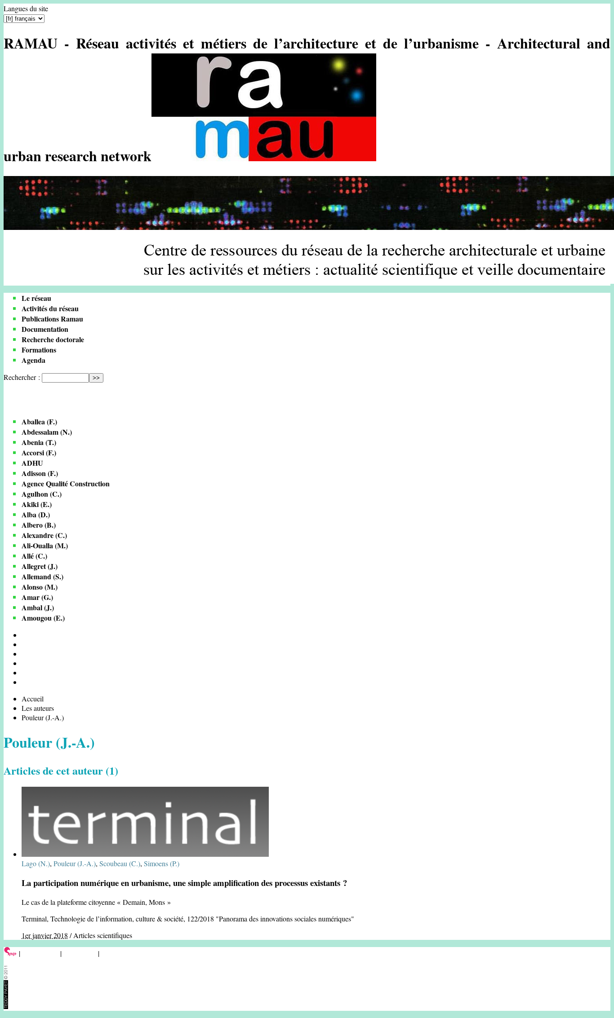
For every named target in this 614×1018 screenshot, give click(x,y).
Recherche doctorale (53, 339)
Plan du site (79, 953)
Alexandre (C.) (44, 535)
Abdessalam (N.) (47, 432)
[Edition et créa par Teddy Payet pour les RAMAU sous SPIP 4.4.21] (6, 1006)
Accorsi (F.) (39, 452)
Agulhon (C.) (42, 494)
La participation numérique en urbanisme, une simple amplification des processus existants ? (184, 883)
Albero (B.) (39, 525)
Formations (39, 349)
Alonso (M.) (40, 587)
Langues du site (26, 8)
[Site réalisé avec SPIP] (10, 953)
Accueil (33, 698)
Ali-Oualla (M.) (45, 545)
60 (25, 663)
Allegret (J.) (40, 566)
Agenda (33, 360)
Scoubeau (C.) (119, 863)
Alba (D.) (36, 514)
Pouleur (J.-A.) (74, 863)
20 (25, 644)
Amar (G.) (37, 597)
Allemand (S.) (42, 576)
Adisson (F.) (40, 473)
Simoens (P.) (161, 863)
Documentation (45, 329)
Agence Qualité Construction (66, 483)
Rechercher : (22, 377)
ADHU (32, 463)
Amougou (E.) (43, 618)
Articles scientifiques (102, 935)
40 (25, 653)
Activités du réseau (50, 308)
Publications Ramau (52, 318)
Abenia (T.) (39, 442)
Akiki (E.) (37, 504)
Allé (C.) (34, 556)
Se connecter (40, 953)
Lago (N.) (36, 863)
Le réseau (36, 298)
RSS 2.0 (114, 953)
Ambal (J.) (38, 607)
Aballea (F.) (39, 421)
